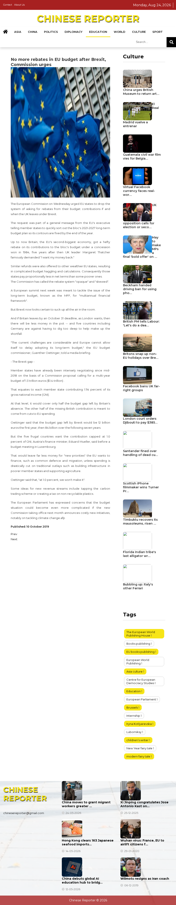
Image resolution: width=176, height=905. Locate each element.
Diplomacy (73, 31)
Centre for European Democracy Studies (140, 681)
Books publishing (138, 643)
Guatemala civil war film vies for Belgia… (142, 156)
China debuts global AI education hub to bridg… (82, 880)
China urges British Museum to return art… (141, 92)
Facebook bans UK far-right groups (141, 388)
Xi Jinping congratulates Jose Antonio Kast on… (144, 804)
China (32, 31)
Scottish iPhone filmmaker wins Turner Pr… (141, 487)
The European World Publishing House (140, 633)
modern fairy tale (138, 756)
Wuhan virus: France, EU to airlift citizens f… (142, 842)
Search (171, 42)
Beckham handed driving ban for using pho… (139, 289)
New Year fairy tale (139, 748)
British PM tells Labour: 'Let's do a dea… (141, 323)
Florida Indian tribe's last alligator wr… (139, 554)
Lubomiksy (133, 732)
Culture (139, 31)
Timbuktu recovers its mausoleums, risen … (140, 521)
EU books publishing (140, 651)
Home (5, 32)
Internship (133, 715)
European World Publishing (137, 661)
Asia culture (134, 671)
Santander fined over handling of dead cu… (140, 453)
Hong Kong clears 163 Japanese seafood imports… (88, 842)
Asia (17, 31)
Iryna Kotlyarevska (139, 724)
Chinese (88, 18)
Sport (157, 31)
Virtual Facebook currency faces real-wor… (139, 191)
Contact (7, 4)
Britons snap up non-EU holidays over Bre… (140, 356)
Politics (51, 31)
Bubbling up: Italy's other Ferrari (138, 586)
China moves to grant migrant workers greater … (86, 804)
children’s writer (137, 740)
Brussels (132, 707)
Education (98, 31)
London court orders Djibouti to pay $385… (140, 420)
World (119, 31)
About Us (19, 4)
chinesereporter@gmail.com (23, 813)
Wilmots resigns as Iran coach (144, 879)
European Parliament (141, 699)
